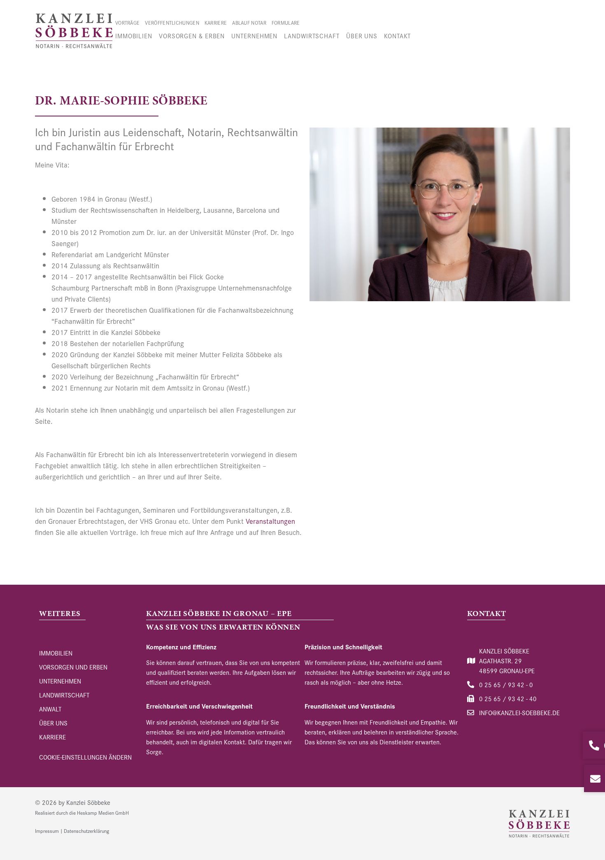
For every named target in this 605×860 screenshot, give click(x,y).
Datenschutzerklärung (86, 830)
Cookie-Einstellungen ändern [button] (85, 757)
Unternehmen (254, 35)
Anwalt (50, 709)
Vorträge (127, 22)
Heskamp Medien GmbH (103, 812)
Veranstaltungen (270, 520)
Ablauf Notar (249, 22)
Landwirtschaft (312, 35)
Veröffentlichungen (172, 22)
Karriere (216, 22)
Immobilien (133, 35)
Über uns (361, 35)
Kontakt (397, 35)
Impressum (47, 830)
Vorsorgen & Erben (192, 35)
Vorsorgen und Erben (73, 667)
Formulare (286, 22)
